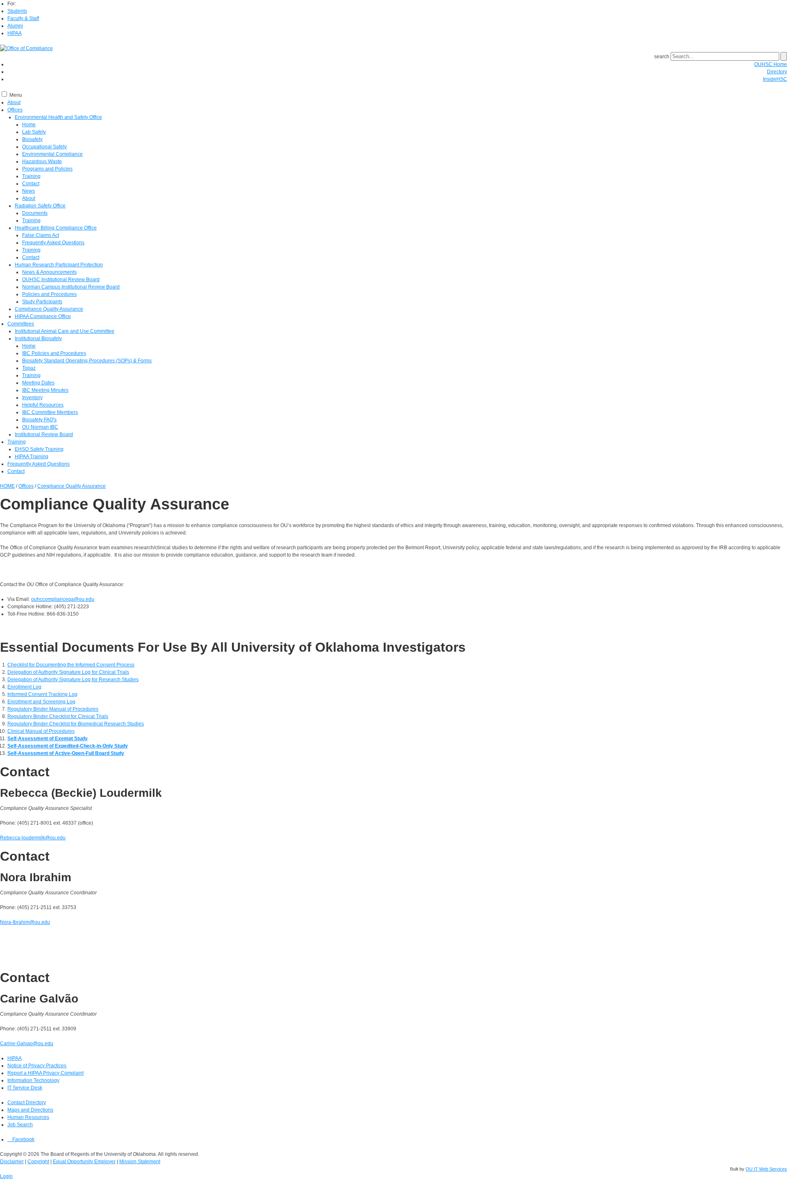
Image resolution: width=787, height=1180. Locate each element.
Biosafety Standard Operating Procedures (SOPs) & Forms (87, 361)
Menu (15, 95)
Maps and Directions (30, 1110)
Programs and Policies (47, 169)
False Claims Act (40, 235)
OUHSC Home (770, 64)
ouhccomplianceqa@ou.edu (62, 599)
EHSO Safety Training (39, 449)
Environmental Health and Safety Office (58, 117)
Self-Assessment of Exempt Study (47, 738)
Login (6, 1176)
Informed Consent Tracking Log (42, 694)
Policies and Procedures (49, 294)
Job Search (20, 1125)
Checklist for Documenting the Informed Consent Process (70, 665)
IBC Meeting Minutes (45, 390)
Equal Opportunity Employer (84, 1161)
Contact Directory (26, 1102)
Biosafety (32, 139)
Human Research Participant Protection (59, 265)
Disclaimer (12, 1161)
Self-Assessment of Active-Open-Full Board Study (65, 753)
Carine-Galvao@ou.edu (26, 1043)
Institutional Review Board (44, 434)
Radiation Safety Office (40, 206)
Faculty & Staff (23, 18)
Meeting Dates (38, 383)
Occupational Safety (44, 147)
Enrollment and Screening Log (41, 702)
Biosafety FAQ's (39, 420)
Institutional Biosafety (38, 338)
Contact (30, 183)
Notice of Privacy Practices (36, 1066)
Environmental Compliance (52, 154)
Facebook (22, 1139)
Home (29, 124)
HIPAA (14, 33)
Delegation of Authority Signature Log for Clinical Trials (68, 672)
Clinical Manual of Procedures (41, 731)
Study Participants (42, 302)
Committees (20, 324)
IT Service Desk (24, 1088)
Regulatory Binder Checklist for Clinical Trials (57, 716)
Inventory (32, 397)
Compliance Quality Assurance (49, 309)
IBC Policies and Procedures (54, 353)
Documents (35, 213)
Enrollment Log (24, 687)
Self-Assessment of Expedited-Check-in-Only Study (67, 746)
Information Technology (33, 1080)
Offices (15, 110)
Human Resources (28, 1117)
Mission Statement (139, 1161)
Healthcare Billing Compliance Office (56, 228)
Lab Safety (34, 132)
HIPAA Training (31, 456)
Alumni (15, 26)
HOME (7, 486)
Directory (777, 72)
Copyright (38, 1161)
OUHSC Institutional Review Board (61, 279)
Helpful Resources (43, 405)
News (28, 191)
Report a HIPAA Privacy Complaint (45, 1073)
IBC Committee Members (50, 412)
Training (31, 176)
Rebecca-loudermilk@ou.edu (33, 838)
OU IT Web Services (766, 1168)
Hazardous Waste (42, 161)
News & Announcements (49, 272)
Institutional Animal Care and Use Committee (64, 331)
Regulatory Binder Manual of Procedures (52, 709)
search (661, 56)
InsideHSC (775, 79)
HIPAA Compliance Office (43, 316)
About (13, 102)
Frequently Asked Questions (53, 243)
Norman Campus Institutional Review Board (71, 287)
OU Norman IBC (40, 427)
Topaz (29, 368)
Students (17, 11)
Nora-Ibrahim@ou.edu (25, 922)
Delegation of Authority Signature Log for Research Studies (73, 679)
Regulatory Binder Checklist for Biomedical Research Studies (75, 724)
